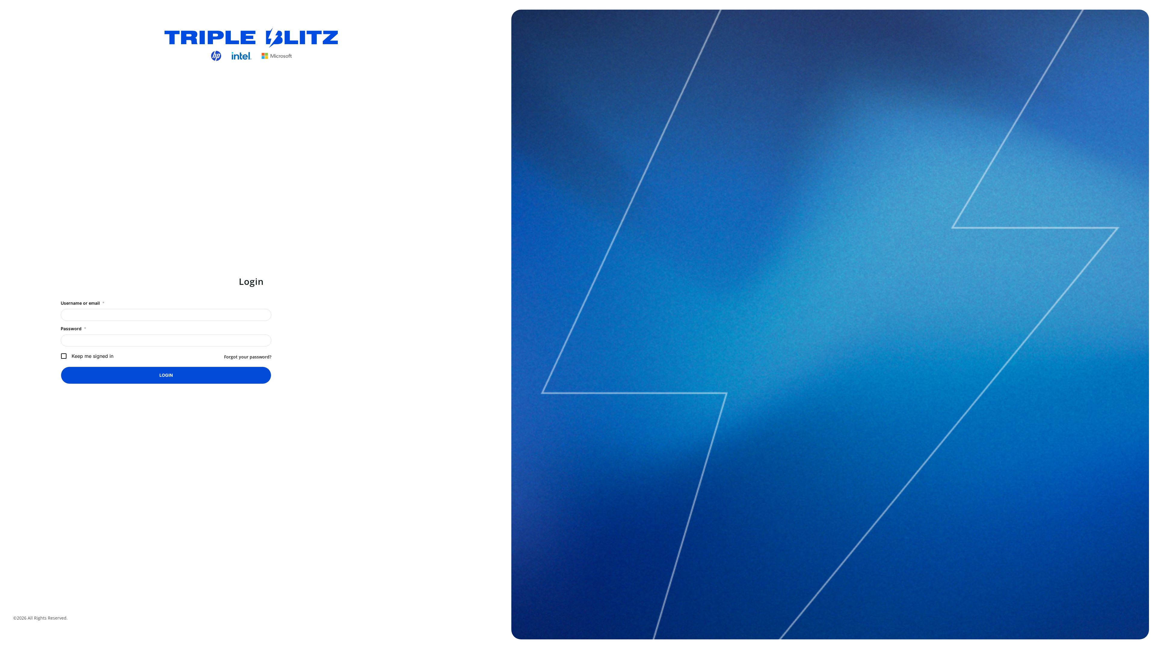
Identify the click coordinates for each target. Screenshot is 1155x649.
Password (73, 328)
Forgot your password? (247, 357)
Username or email (83, 303)
